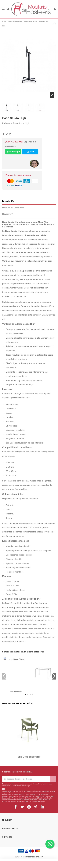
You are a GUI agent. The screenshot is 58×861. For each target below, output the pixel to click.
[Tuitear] (7, 134)
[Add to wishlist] (14, 687)
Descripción (8, 201)
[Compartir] (3, 134)
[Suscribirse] (53, 779)
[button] (25, 694)
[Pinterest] (10, 134)
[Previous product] (54, 23)
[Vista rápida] (17, 687)
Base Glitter (16, 691)
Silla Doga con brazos (29, 756)
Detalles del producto (13, 208)
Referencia (7, 123)
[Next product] (55, 23)
